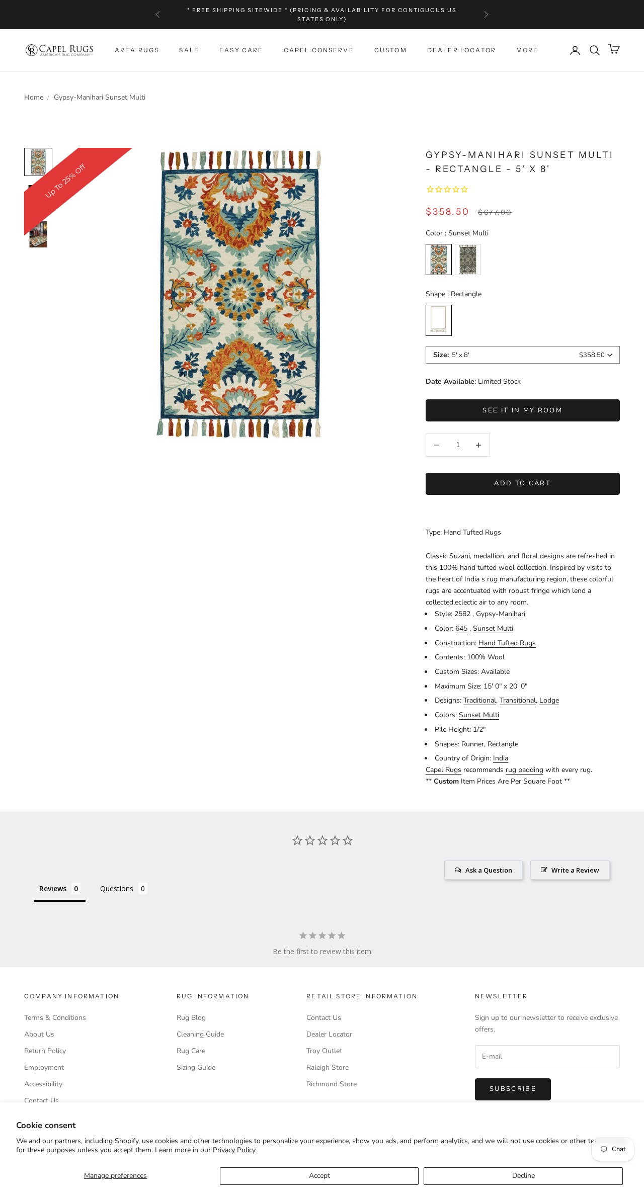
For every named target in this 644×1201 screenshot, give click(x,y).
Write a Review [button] (575, 870)
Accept (319, 1175)
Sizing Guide (196, 1067)
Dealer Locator (461, 50)
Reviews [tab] (52, 888)
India (500, 758)
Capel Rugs (443, 770)
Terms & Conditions (55, 1017)
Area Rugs (137, 50)
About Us (39, 1034)
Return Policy (45, 1051)
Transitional (518, 700)
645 (461, 628)
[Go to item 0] (38, 162)
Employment (44, 1067)
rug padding (524, 770)
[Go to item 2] (38, 234)
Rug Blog (191, 1017)
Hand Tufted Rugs (507, 643)
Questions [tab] (116, 888)
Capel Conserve (319, 50)
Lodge (549, 700)
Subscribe (513, 1088)
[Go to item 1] (38, 198)
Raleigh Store (327, 1067)
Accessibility (43, 1084)
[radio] (439, 259)
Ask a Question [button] (488, 870)
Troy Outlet (324, 1051)
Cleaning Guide (200, 1034)
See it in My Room (522, 410)
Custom (390, 50)
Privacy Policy (234, 1150)
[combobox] (523, 355)
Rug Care (191, 1051)
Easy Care (241, 50)
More (527, 50)
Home (33, 97)
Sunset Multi (493, 628)
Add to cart (522, 483)
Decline (523, 1175)
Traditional (479, 700)
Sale (189, 50)
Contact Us (41, 1100)
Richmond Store (331, 1084)
